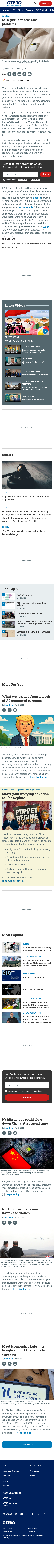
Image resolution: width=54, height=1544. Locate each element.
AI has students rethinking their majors (31, 604)
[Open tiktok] (43, 1514)
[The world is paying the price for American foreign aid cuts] (13, 349)
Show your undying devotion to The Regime (25, 796)
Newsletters (6, 10)
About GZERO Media (33, 989)
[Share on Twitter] (14, 74)
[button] (45, 3)
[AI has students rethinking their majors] (8, 605)
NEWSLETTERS (12, 1492)
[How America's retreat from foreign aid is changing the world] (13, 385)
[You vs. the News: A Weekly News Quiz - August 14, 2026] (11, 947)
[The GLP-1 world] (8, 596)
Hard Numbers (29, 973)
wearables (34, 244)
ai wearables (7, 244)
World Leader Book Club (19, 341)
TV (14, 10)
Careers (6, 1486)
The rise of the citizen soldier (30, 613)
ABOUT (7, 1465)
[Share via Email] (30, 74)
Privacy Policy (22, 180)
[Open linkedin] (27, 1514)
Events (5, 1481)
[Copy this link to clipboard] (24, 74)
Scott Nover (8, 69)
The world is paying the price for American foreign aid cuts (33, 351)
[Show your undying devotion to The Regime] (27, 815)
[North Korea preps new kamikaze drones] (27, 1242)
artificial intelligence (12, 248)
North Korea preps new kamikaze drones (20, 1211)
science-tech (45, 244)
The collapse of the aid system (33, 400)
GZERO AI (6, 16)
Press (32, 1476)
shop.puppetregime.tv (13, 880)
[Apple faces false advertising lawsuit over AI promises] (27, 475)
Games (26, 944)
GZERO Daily (7, 1498)
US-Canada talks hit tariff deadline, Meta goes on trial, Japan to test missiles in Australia (37, 964)
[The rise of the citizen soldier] (8, 614)
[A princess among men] (11, 975)
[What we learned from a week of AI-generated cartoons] (27, 730)
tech (24, 244)
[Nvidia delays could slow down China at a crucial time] (27, 1153)
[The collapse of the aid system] (13, 397)
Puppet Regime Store (32, 790)
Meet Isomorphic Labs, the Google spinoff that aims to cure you (23, 1350)
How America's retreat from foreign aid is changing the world (35, 388)
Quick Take (27, 359)
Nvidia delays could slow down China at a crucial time (25, 1121)
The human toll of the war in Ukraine (35, 375)
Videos (20, 10)
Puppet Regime (12, 337)
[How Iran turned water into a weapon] (8, 633)
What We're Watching (32, 957)
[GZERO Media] (20, 3)
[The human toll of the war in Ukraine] (13, 372)
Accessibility (32, 1528)
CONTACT (35, 1465)
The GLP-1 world (24, 595)
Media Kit (6, 1476)
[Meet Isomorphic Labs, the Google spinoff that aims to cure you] (27, 1384)
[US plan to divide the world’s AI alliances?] (13, 361)
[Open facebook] (32, 1514)
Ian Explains (28, 396)
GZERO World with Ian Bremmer (32, 383)
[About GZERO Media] (11, 989)
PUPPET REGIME (41, 10)
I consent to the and (23, 180)
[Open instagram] (38, 1514)
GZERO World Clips (31, 347)
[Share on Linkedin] (19, 74)
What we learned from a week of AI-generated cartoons (26, 698)
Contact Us (34, 1471)
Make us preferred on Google (18, 80)
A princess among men (34, 977)
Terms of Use (35, 180)
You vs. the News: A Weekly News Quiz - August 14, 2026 (37, 948)
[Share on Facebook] (9, 74)
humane (17, 244)
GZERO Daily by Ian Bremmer (10, 1504)
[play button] (27, 322)
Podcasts (29, 10)
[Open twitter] (16, 1514)
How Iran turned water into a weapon (33, 632)
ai (28, 244)
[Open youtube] (21, 1514)
